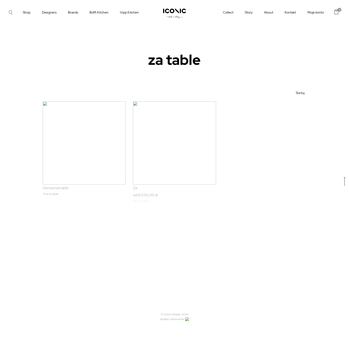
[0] (336, 11)
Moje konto (315, 12)
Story (249, 12)
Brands (73, 12)
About (268, 12)
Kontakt (290, 12)
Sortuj (300, 93)
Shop (26, 12)
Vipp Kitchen (129, 12)
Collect (228, 12)
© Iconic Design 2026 (174, 314)
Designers (49, 12)
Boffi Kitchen (99, 12)
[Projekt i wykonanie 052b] (187, 319)
